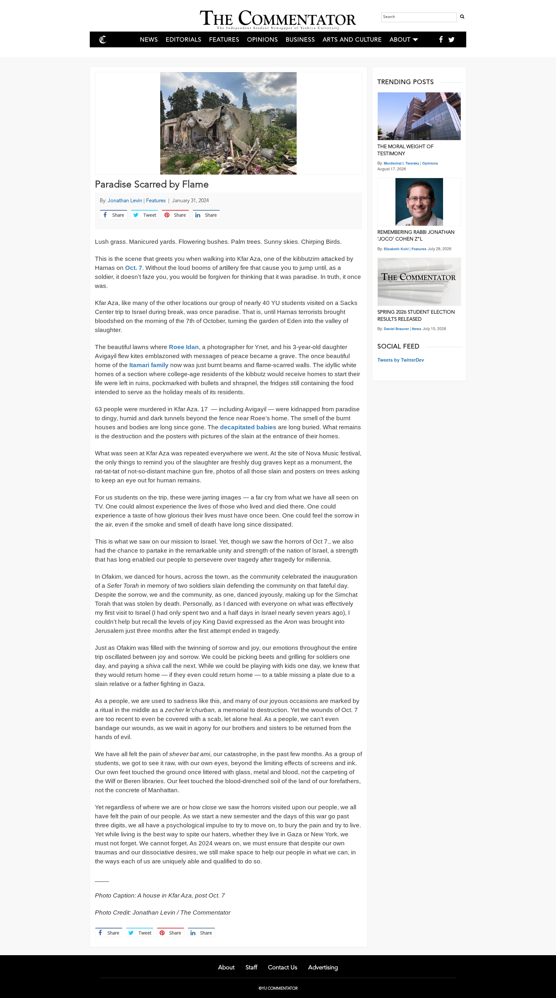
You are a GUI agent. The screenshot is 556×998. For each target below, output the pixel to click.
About (400, 40)
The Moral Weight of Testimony (405, 150)
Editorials (183, 40)
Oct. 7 (133, 267)
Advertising (323, 968)
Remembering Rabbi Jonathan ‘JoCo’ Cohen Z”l (416, 236)
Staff (251, 968)
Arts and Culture (352, 40)
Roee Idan (184, 347)
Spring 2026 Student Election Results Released (416, 316)
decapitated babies (248, 427)
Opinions (262, 40)
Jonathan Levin (125, 201)
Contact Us (282, 968)
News (149, 40)
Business (300, 40)
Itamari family (149, 365)
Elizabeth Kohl (396, 248)
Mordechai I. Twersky (401, 163)
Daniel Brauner (396, 328)
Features (224, 40)
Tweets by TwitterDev (400, 359)
